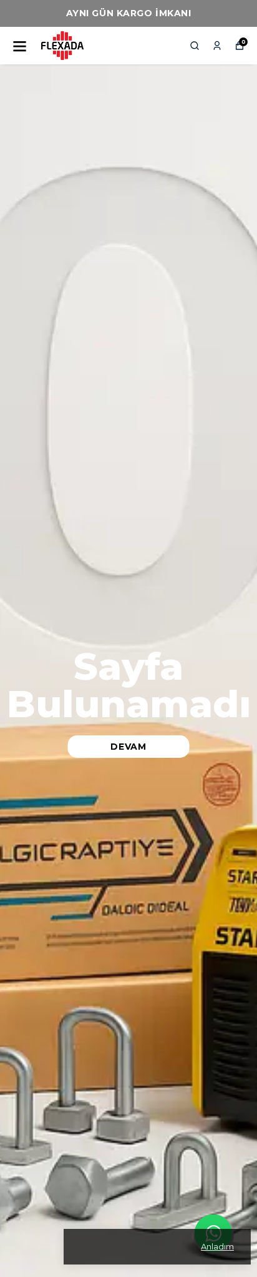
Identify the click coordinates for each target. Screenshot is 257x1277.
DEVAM (128, 746)
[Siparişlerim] (217, 46)
